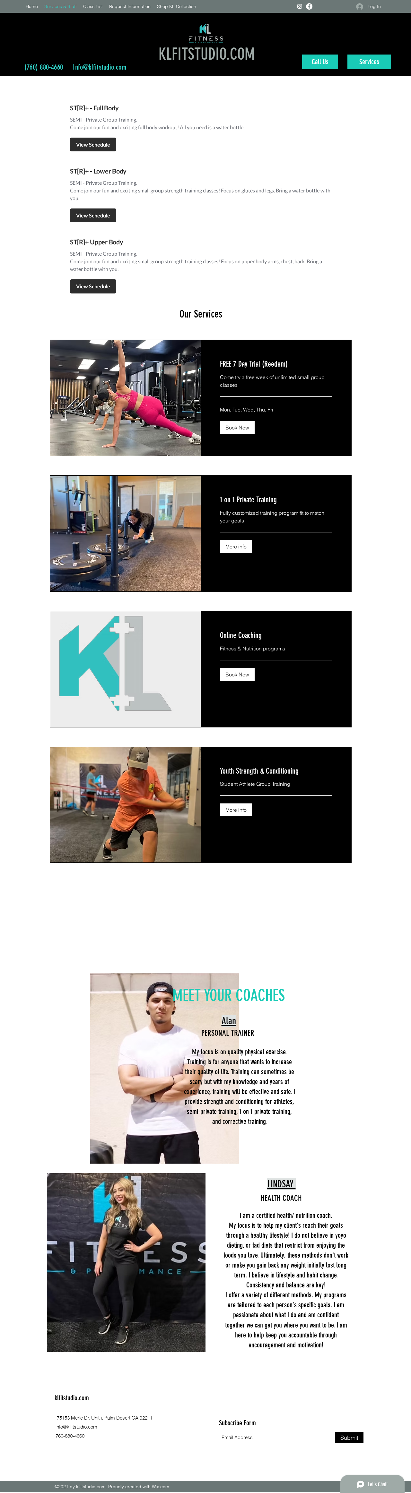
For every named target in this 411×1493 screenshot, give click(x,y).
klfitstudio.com (72, 1398)
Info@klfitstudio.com (99, 67)
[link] (276, 364)
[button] (237, 427)
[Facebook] (309, 6)
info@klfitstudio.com (76, 1427)
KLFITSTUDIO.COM (207, 54)
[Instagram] (299, 6)
